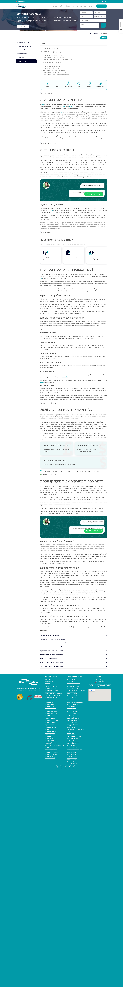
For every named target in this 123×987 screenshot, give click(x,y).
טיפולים (55, 6)
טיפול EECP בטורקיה (49, 742)
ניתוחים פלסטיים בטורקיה (51, 713)
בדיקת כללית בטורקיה (72, 695)
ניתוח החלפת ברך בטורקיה (51, 754)
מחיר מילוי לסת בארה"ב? (53, 66)
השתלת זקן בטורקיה (49, 701)
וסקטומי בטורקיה (49, 756)
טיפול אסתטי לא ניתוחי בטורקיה (24, 42)
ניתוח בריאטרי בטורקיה (50, 722)
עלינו (61, 6)
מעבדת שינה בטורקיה (72, 692)
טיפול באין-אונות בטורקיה (50, 727)
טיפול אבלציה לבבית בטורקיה (51, 697)
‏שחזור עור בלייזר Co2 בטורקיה (52, 726)
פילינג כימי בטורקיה (21, 50)
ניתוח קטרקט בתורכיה (50, 734)
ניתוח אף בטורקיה (71, 706)
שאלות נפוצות (48, 679)
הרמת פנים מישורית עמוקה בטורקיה (75, 702)
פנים (70, 107)
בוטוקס (42, 382)
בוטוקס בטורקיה (20, 57)
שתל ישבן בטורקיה (71, 745)
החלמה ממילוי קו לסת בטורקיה (55, 57)
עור (41, 278)
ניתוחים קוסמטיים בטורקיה (51, 711)
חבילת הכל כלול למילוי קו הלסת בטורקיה (58, 74)
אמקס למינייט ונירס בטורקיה (51, 752)
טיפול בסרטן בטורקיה (50, 718)
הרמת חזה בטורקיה (71, 715)
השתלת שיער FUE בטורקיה (73, 720)
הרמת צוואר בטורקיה (71, 754)
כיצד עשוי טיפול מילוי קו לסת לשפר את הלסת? (59, 59)
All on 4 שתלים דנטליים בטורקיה (52, 695)
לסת (43, 105)
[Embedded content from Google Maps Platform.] (99, 695)
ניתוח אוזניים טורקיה (49, 738)
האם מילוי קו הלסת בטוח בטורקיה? (56, 72)
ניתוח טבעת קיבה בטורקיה (51, 743)
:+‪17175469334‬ (22, 1)
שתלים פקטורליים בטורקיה (73, 688)
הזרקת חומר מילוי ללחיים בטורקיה (25, 46)
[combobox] (95, 16)
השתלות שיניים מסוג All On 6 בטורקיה (53, 693)
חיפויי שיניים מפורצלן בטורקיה (73, 718)
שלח (103, 25)
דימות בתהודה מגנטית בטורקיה (52, 690)
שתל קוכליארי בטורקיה (72, 763)
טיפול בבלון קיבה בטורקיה (51, 749)
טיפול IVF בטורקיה (71, 726)
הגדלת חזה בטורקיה (49, 706)
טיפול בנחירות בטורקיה (72, 747)
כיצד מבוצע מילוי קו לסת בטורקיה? (52, 55)
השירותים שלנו (48, 684)
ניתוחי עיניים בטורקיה (71, 759)
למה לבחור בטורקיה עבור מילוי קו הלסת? (54, 71)
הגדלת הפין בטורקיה (71, 684)
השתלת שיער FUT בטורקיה (73, 738)
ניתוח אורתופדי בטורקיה (72, 756)
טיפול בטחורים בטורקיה (72, 701)
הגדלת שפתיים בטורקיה (22, 53)
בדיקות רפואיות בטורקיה (72, 693)
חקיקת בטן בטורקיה (71, 752)
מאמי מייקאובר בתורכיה (72, 709)
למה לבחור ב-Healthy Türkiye (51, 686)
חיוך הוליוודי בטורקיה (49, 709)
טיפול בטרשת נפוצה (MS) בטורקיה (74, 749)
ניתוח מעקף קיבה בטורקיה (73, 742)
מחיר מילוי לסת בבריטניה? (54, 64)
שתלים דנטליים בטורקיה (50, 708)
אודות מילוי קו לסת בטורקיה (50, 48)
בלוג (85, 6)
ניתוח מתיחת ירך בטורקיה (51, 740)
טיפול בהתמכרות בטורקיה (72, 704)
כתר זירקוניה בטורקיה (71, 751)
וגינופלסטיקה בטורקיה (72, 722)
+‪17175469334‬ (101, 682)
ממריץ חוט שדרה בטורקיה (73, 679)
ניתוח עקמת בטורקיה (71, 681)
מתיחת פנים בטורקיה (49, 724)
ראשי (91, 33)
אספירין (51, 210)
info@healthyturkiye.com (100, 680)
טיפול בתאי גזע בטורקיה (50, 688)
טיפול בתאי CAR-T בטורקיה (73, 686)
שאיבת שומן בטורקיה (49, 704)
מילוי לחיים (65, 377)
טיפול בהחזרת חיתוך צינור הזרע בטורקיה (76, 690)
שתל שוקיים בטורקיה (71, 727)
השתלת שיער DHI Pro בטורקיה (74, 736)
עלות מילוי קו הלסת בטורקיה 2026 (52, 62)
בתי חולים (79, 6)
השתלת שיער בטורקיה (50, 699)
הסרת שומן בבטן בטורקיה (72, 717)
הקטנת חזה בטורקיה (71, 713)
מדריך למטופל (70, 6)
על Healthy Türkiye (49, 681)
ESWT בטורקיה (70, 699)
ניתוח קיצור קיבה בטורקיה (51, 751)
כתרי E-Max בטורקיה (71, 743)
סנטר (63, 107)
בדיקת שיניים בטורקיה (50, 717)
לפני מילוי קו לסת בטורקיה (54, 53)
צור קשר (102, 6)
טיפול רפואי (19, 39)
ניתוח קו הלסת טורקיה (49, 51)
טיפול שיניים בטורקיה (50, 733)
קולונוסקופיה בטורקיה (50, 736)
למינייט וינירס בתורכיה (50, 758)
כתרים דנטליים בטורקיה (72, 740)
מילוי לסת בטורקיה (21, 61)
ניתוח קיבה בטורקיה (71, 708)
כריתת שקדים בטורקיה (50, 692)
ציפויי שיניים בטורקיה (49, 702)
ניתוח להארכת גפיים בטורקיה (51, 720)
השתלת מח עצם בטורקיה (50, 731)
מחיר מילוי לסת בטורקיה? (54, 68)
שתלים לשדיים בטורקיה (50, 715)
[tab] (73, 635)
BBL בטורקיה (48, 729)
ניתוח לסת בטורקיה (71, 734)
